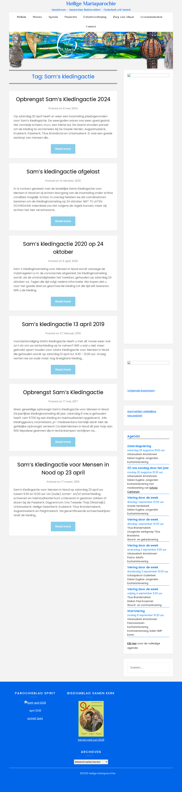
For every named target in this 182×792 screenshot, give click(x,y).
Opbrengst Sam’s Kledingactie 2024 (63, 99)
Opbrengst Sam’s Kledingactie (63, 392)
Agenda (53, 17)
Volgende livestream (141, 390)
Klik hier (132, 643)
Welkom (21, 17)
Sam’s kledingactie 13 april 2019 (63, 324)
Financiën (71, 17)
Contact (91, 27)
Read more (63, 149)
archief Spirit (35, 718)
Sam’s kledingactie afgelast (63, 171)
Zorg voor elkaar (123, 17)
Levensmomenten (151, 17)
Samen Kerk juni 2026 (91, 740)
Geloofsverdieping (95, 17)
